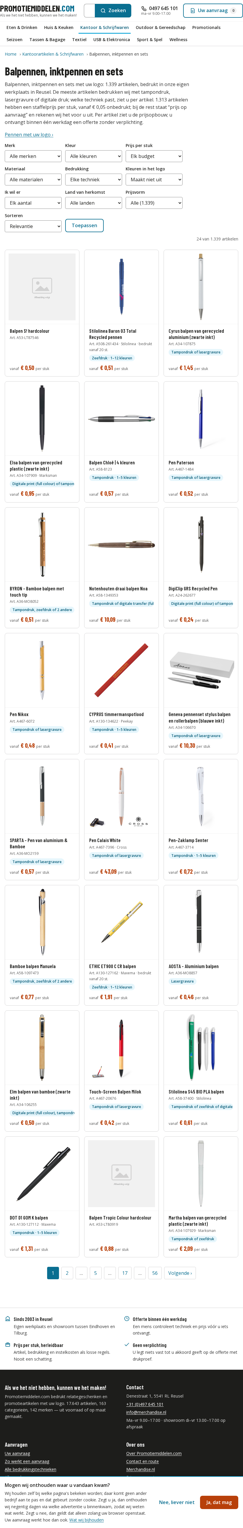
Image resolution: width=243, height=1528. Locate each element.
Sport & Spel (149, 39)
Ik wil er (12, 192)
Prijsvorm (135, 192)
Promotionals (206, 27)
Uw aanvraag (17, 1453)
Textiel (79, 39)
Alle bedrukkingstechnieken (30, 1469)
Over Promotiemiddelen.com (154, 1453)
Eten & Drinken (22, 27)
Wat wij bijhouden (86, 1520)
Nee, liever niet (177, 1502)
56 (155, 1273)
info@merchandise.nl (146, 1412)
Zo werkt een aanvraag (27, 1461)
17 (124, 1273)
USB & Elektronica (111, 39)
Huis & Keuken (58, 27)
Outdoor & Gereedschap (161, 27)
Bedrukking (77, 169)
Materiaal (15, 169)
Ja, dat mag (219, 1502)
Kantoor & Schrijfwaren (104, 27)
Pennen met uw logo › (29, 134)
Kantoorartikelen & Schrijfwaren (53, 54)
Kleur (70, 145)
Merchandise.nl (140, 1469)
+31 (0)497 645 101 (145, 1404)
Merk (10, 145)
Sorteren (14, 215)
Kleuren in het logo (145, 169)
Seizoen (15, 39)
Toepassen (84, 225)
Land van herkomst (85, 192)
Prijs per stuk (139, 145)
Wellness (178, 39)
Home (11, 54)
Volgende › (180, 1273)
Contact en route (142, 1461)
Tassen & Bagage (47, 39)
